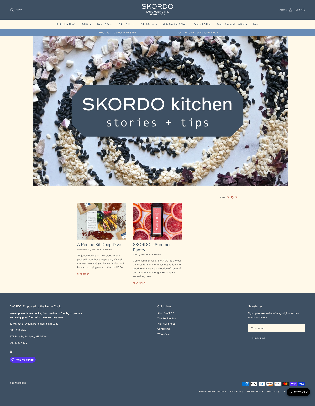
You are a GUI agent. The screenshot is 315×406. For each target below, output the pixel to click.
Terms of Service (255, 391)
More (256, 24)
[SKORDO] (157, 9)
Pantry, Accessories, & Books (232, 24)
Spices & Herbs (126, 24)
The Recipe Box (166, 318)
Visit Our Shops (166, 323)
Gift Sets (86, 24)
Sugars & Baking (202, 24)
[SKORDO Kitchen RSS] (236, 197)
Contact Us (163, 328)
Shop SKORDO (165, 313)
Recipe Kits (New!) (65, 24)
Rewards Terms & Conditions (212, 391)
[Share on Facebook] (232, 197)
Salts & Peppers (149, 24)
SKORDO (21, 383)
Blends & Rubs (104, 24)
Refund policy (273, 391)
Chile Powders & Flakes (175, 24)
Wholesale (163, 334)
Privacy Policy (236, 391)
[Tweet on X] (228, 197)
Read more (83, 274)
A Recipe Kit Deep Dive (99, 244)
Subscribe (258, 338)
